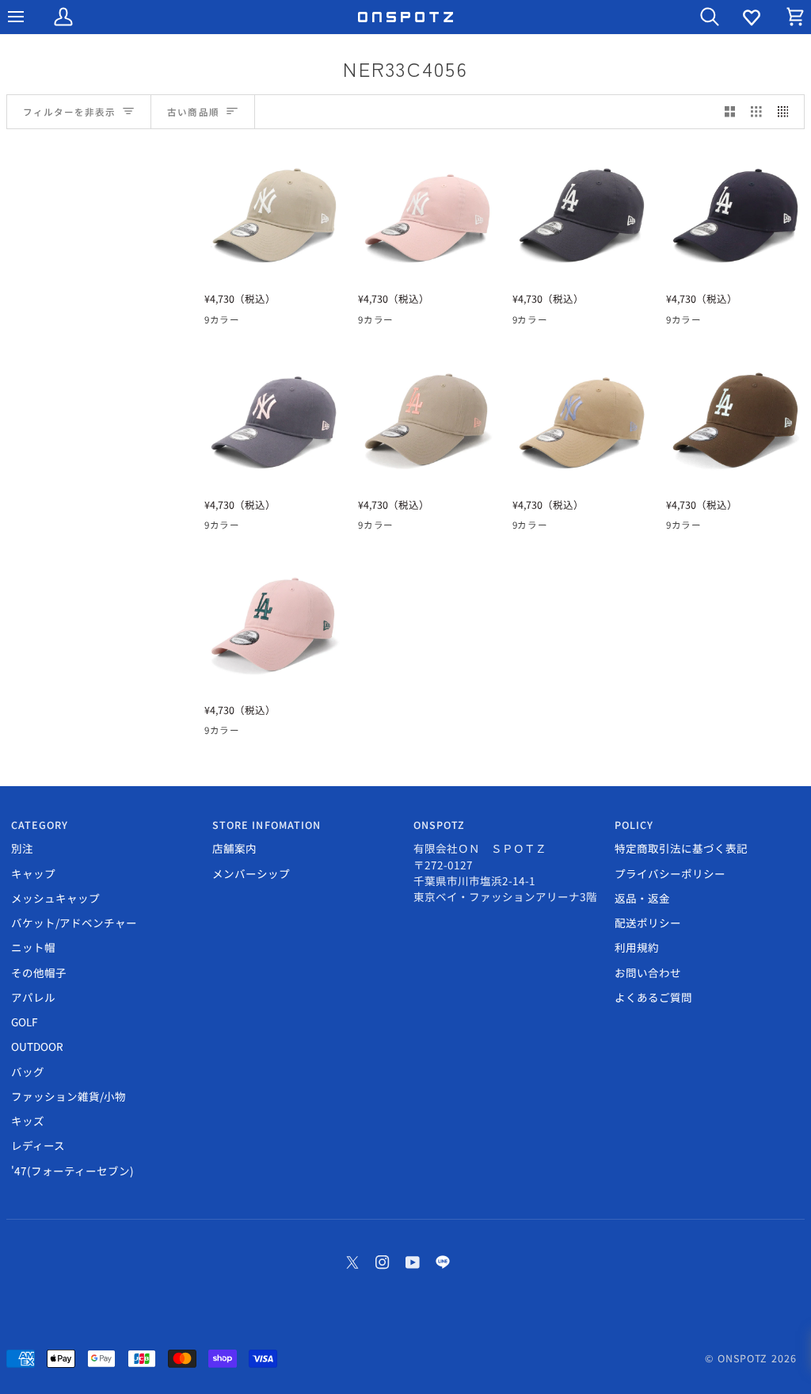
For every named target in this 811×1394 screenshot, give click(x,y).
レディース (38, 1145)
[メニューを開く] (30, 17)
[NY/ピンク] (243, 322)
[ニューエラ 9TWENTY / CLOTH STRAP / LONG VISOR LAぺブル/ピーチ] (427, 418)
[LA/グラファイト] (271, 322)
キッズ (27, 1121)
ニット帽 (33, 947)
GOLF (24, 1021)
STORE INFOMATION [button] (267, 825)
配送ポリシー (648, 922)
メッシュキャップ (55, 898)
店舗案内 (234, 848)
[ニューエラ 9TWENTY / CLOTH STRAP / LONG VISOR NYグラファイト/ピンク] (273, 418)
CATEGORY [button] (40, 825)
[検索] (695, 17)
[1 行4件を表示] (787, 112)
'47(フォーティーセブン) (72, 1170)
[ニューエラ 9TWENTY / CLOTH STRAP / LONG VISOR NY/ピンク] (427, 213)
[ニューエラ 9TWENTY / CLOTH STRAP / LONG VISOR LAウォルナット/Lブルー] (735, 418)
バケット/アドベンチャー (74, 922)
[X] (352, 1262)
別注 (22, 848)
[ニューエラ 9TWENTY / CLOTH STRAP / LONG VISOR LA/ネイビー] (735, 213)
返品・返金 (642, 898)
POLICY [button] (634, 825)
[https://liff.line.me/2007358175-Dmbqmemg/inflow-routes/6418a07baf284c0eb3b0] (443, 1262)
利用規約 (637, 947)
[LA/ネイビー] (300, 322)
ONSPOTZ (743, 1357)
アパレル (33, 997)
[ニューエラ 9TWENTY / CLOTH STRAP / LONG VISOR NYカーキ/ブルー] (581, 418)
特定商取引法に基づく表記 (681, 848)
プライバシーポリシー (670, 873)
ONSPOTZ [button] (439, 825)
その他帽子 (39, 972)
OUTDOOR (37, 1046)
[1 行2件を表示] (730, 112)
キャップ (33, 873)
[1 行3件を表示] (756, 112)
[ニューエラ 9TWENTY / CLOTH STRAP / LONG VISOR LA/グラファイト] (581, 213)
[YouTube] (413, 1262)
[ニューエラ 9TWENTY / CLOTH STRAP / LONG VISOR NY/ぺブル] (273, 213)
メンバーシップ (251, 873)
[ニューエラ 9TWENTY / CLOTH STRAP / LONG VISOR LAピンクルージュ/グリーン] (273, 624)
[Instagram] (382, 1262)
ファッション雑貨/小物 (68, 1096)
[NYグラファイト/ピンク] (328, 322)
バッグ (27, 1071)
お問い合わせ (648, 972)
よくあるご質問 (653, 997)
